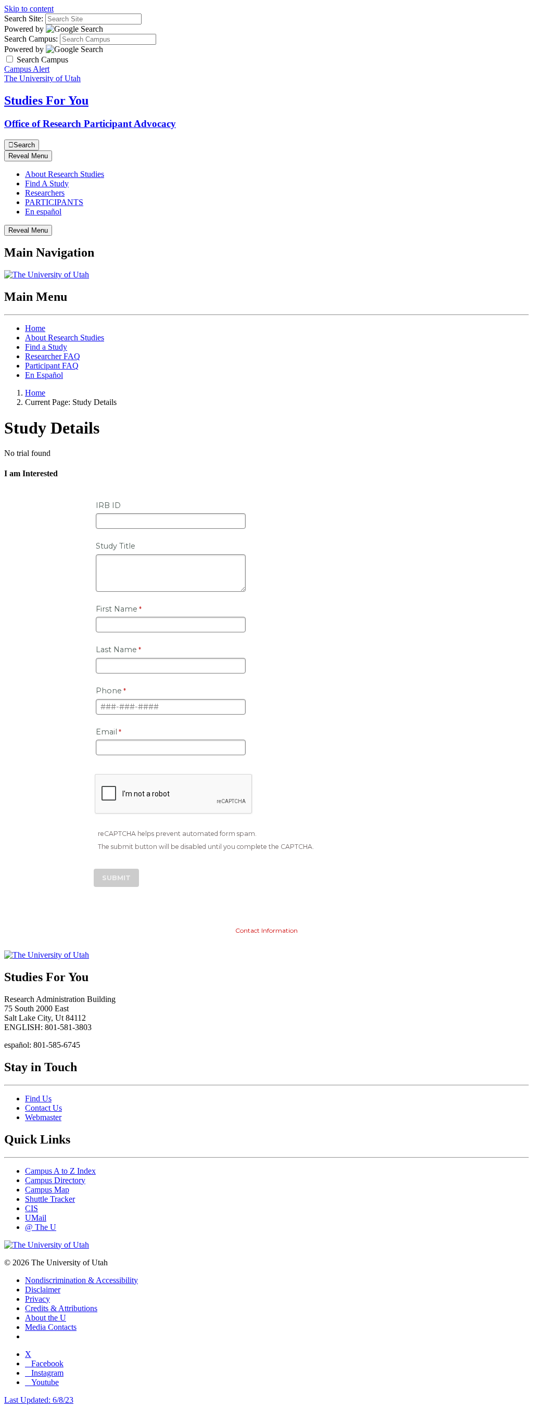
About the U (45, 1317)
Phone (109, 690)
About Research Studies (64, 174)
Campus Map (47, 1189)
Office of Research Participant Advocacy (90, 123)
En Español (44, 375)
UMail (35, 1217)
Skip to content (29, 8)
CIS (31, 1208)
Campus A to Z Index (60, 1170)
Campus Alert (26, 69)
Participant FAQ (52, 365)
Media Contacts (51, 1327)
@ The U (40, 1227)
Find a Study (46, 346)
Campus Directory (55, 1180)
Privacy (37, 1298)
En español (43, 211)
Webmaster (43, 1117)
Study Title (115, 546)
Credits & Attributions (61, 1308)
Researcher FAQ (52, 356)
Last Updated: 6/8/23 (38, 1399)
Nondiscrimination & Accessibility (81, 1280)
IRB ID (108, 505)
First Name (116, 609)
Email (106, 732)
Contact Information (266, 930)
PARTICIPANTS (54, 202)
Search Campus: (31, 38)
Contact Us (43, 1107)
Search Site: (23, 18)
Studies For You (46, 100)
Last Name (116, 649)
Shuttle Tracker (50, 1199)
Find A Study (47, 183)
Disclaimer (42, 1289)
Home (35, 328)
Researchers (45, 192)
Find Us (38, 1098)
